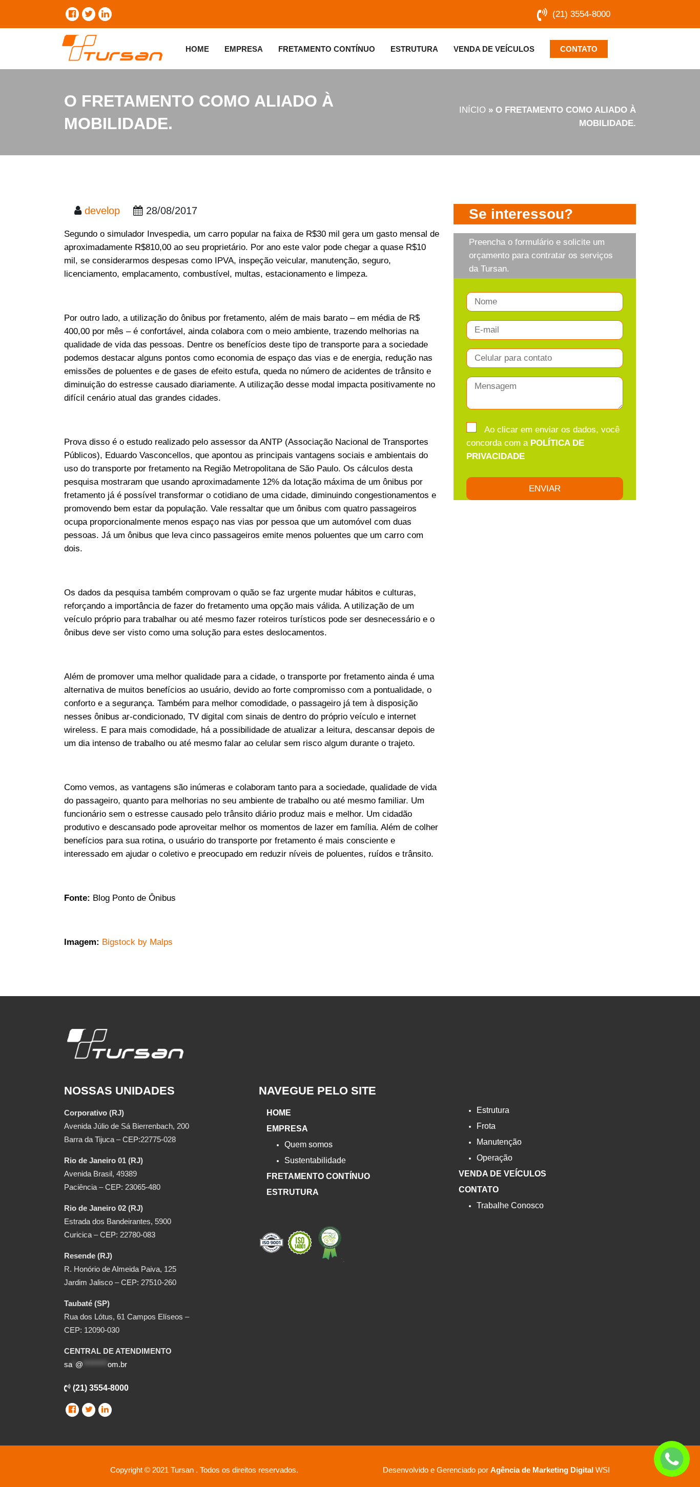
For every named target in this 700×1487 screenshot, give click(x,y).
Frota (486, 1126)
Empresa (243, 49)
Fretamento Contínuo (326, 49)
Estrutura (414, 49)
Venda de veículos (494, 49)
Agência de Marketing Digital (541, 1469)
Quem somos (308, 1144)
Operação (494, 1157)
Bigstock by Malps (137, 942)
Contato (579, 49)
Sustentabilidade (315, 1160)
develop (102, 210)
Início (472, 110)
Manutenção (499, 1142)
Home (197, 49)
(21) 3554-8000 (581, 14)
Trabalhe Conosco (510, 1205)
